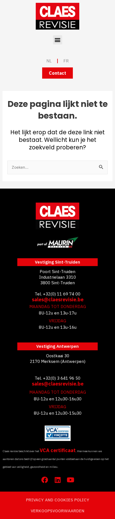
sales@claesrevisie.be (57, 299)
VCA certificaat (58, 450)
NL (49, 61)
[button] (57, 39)
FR (66, 61)
